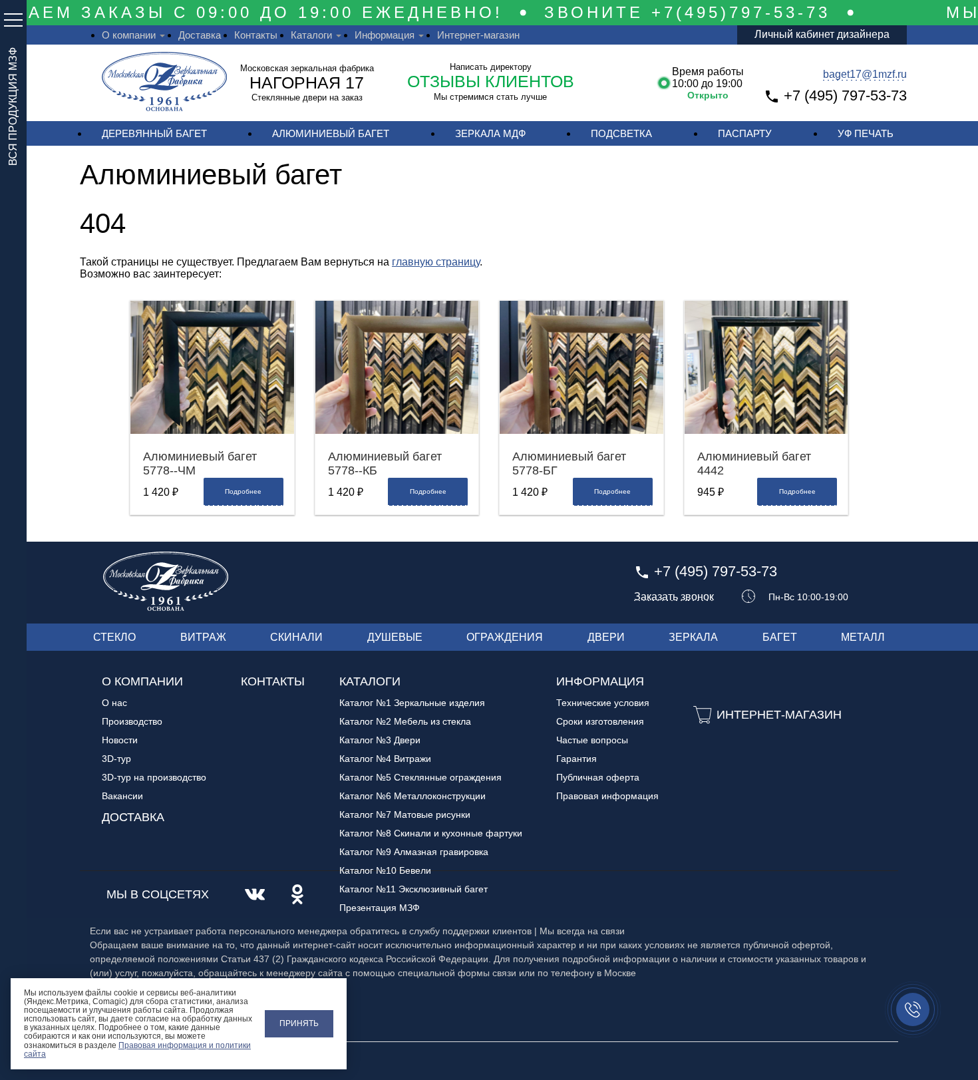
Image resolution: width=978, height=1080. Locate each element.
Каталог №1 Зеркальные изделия (412, 702)
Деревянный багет (154, 133)
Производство (132, 721)
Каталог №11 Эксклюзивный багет (413, 889)
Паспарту (745, 133)
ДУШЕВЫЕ (394, 637)
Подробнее (243, 491)
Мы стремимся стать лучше (490, 97)
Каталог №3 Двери (379, 740)
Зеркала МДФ (490, 133)
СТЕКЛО (114, 637)
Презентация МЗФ (379, 907)
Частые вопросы (592, 740)
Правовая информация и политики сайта (137, 1050)
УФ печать (866, 133)
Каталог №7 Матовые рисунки (404, 814)
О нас (114, 702)
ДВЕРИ (606, 637)
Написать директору (491, 67)
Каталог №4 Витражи (385, 758)
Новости (120, 740)
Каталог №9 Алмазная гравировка (413, 851)
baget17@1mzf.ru (865, 74)
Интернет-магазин (478, 35)
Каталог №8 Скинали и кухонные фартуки (430, 833)
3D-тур (116, 758)
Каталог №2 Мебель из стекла (405, 721)
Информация (384, 35)
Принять (299, 1023)
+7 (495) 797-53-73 (845, 95)
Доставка (199, 35)
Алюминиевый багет (330, 133)
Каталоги (311, 35)
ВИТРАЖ (203, 637)
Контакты (255, 35)
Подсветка (621, 133)
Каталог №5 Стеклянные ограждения (420, 777)
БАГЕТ (779, 637)
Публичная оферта (597, 777)
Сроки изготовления (600, 721)
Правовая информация (607, 796)
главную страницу (436, 262)
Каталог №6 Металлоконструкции (412, 796)
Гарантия (576, 758)
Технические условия (602, 702)
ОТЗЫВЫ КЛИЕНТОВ (490, 81)
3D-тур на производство (154, 777)
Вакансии (122, 796)
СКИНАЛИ (296, 637)
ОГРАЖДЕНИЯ (504, 637)
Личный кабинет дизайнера (822, 34)
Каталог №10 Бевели (385, 870)
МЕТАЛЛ (863, 637)
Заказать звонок (674, 597)
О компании (129, 35)
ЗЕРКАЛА (693, 637)
